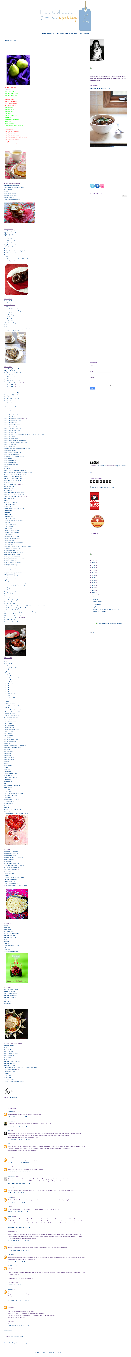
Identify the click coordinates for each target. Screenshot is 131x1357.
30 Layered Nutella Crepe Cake (12, 371)
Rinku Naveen (11, 1176)
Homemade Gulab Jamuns (10, 195)
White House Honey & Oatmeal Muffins (14, 616)
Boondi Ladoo (7, 929)
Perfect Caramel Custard (10, 193)
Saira (9, 1305)
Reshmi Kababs (8, 787)
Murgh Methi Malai (9, 757)
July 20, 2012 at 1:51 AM (16, 1193)
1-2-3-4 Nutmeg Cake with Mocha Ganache (15, 369)
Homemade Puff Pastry (9, 1063)
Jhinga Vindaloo (8, 719)
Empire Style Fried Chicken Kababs (13, 706)
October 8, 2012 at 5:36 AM (18, 1212)
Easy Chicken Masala (9, 703)
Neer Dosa (6, 761)
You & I (95, 597)
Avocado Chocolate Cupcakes (11, 383)
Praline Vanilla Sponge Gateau (12, 570)
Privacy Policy (55, 1352)
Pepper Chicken (8, 775)
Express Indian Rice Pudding (11, 933)
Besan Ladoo (7, 927)
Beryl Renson (11, 1266)
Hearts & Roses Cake (9, 486)
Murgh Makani (8, 753)
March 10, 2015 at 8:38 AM (17, 1285)
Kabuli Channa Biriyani (10, 721)
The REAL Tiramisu (9, 1079)
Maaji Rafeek (11, 1245)
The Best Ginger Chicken (10, 801)
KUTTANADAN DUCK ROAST (100, 89)
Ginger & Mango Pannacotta (11, 863)
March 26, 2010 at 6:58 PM (17, 1126)
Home (44, 1333)
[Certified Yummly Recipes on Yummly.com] (102, 487)
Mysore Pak (7, 943)
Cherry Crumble (8, 189)
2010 (93, 587)
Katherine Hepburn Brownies (11, 502)
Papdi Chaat (7, 769)
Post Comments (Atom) (17, 1336)
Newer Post (6, 1333)
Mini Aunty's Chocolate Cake (11, 532)
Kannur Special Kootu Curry (11, 729)
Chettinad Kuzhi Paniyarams (11, 682)
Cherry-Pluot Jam (8, 931)
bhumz (9, 1157)
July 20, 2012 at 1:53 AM (16, 1202)
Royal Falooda (7, 871)
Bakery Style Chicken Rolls (11, 668)
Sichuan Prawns (8, 791)
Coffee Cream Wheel (9, 859)
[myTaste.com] (94, 633)
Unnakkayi (6, 807)
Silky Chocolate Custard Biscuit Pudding (14, 877)
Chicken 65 (6, 692)
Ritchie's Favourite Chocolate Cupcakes (14, 576)
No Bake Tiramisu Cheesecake (11, 185)
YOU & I (86, 34)
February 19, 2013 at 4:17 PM (18, 1240)
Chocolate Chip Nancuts (10, 422)
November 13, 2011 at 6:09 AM (19, 1183)
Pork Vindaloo (7, 779)
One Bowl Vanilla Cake (10, 560)
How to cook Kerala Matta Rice (12, 715)
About (37, 1352)
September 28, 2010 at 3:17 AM (19, 1139)
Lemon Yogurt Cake (9, 197)
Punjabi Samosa (8, 781)
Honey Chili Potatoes (9, 713)
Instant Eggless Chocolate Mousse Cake (14, 494)
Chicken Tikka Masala (9, 694)
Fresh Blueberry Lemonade (11, 993)
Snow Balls (6, 582)
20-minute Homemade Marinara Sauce (14, 1081)
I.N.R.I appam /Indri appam (11, 717)
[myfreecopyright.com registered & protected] (109, 623)
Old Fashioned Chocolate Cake (12, 556)
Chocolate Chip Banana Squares (12, 418)
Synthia (10, 1188)
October (96, 595)
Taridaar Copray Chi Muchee (11, 799)
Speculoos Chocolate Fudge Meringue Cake (15, 584)
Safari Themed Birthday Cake (11, 578)
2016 (93, 573)
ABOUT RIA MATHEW (99, 612)
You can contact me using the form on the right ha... (106, 609)
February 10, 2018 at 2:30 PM (18, 1300)
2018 (93, 568)
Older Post (82, 1333)
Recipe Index (13, 1097)
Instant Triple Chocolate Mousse (12, 496)
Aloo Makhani (7, 662)
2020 (93, 563)
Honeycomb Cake (8, 488)
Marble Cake (7, 522)
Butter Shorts (7, 405)
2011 (93, 585)
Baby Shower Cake (8, 385)
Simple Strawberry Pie (9, 580)
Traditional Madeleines (10, 598)
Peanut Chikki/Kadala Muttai (11, 945)
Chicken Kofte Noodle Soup (11, 1053)
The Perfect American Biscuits (11, 592)
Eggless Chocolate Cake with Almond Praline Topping (18, 472)
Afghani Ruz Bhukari (9, 1045)
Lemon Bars (7, 512)
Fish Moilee (7, 708)
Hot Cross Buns (8, 490)
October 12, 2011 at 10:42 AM (18, 1162)
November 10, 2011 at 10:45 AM (19, 1172)
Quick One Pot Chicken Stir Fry (12, 785)
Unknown (10, 1111)
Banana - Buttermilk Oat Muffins (12, 393)
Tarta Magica (7, 590)
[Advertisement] (106, 214)
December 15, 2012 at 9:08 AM (19, 1227)
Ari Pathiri (6, 303)
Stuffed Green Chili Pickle (10, 797)
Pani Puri (6, 767)
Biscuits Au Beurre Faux (10, 397)
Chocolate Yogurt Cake (10, 444)
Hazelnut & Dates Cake (10, 484)
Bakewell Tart (7, 389)
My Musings (96, 607)
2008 (93, 592)
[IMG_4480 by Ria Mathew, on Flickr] (15, 363)
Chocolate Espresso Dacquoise (12, 424)
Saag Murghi (7, 789)
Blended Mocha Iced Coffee (11, 989)
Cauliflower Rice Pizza (9, 305)
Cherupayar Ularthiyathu (10, 680)
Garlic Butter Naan (9, 319)
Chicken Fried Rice (9, 1051)
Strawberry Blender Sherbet (11, 879)
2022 (93, 560)
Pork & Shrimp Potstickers (10, 261)
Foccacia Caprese (8, 317)
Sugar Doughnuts (8, 588)
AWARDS (95, 599)
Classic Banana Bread (9, 446)
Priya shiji (10, 1254)
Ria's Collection (102, 465)
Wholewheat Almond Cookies (11, 618)
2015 (93, 575)
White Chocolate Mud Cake (11, 614)
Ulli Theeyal (7, 805)
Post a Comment (8, 1330)
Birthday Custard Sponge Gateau (12, 395)
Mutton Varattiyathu (9, 759)
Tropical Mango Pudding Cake (12, 199)
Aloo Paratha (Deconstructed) (11, 301)
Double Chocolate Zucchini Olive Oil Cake (15, 470)
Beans (9, 1130)
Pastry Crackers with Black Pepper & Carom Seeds (17, 259)
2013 (93, 580)
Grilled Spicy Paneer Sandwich (12, 712)
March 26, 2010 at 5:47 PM (17, 1117)
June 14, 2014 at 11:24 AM (17, 1261)
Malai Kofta (7, 743)
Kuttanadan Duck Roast (10, 741)
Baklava (6, 391)
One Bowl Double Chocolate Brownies (14, 558)
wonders (10, 1289)
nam (9, 1206)
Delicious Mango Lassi (10, 991)
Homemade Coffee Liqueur (10, 995)
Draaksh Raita (7, 702)
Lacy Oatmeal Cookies (9, 504)
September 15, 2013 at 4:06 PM (19, 1250)
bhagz (9, 1167)
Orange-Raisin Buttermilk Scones (12, 562)
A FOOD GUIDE (10, 40)
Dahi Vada (6, 700)
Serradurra (6, 191)
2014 (93, 577)
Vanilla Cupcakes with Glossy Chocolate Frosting (17, 608)
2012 (93, 582)
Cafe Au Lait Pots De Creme (11, 407)
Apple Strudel (7, 379)
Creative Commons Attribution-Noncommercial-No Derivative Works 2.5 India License (108, 466)
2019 (93, 565)
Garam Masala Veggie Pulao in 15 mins (14, 710)
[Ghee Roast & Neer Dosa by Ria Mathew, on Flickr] (15, 656)
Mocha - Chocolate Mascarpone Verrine (14, 187)
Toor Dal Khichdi (8, 803)
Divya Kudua (11, 1121)
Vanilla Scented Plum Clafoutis (12, 610)
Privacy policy (97, 604)
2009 (93, 590)
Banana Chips (7, 670)
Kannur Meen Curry (9, 727)
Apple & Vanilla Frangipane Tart (12, 381)
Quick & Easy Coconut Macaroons (13, 572)
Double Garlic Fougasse (10, 315)
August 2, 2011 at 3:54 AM (17, 1153)
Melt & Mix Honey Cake (10, 524)
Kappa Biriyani (8, 723)
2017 (93, 570)
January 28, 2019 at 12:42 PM (18, 1326)
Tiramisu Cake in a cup (10, 881)
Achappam (7, 89)
